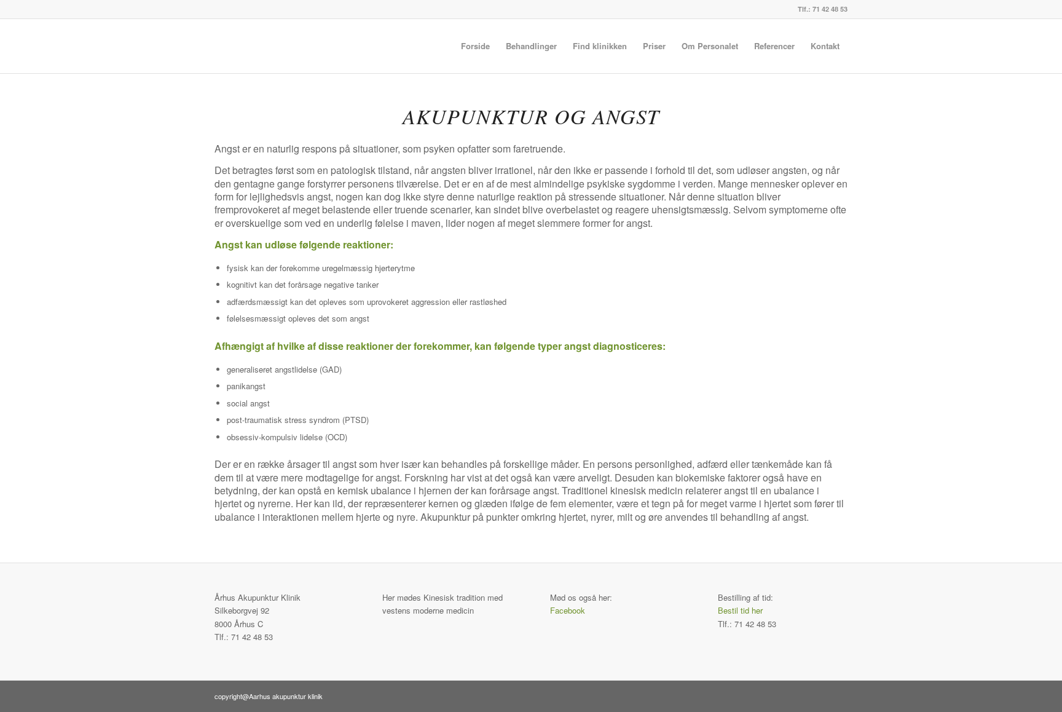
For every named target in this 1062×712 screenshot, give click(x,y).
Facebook (567, 610)
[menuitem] (475, 46)
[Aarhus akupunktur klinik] (295, 46)
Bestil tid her (740, 610)
